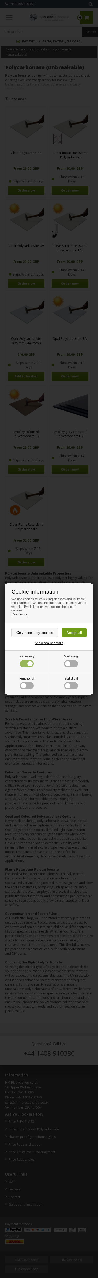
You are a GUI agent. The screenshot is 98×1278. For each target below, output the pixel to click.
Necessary (26, 656)
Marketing (71, 656)
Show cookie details (49, 643)
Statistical (71, 678)
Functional (26, 678)
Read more (19, 614)
